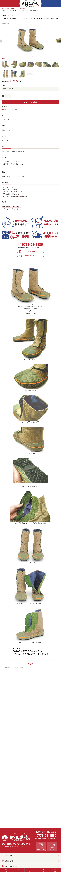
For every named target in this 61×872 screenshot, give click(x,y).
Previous (1, 41)
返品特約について (7, 106)
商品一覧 (7, 8)
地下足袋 (13, 8)
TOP (3, 8)
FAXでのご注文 (30, 251)
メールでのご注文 (30, 255)
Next (60, 41)
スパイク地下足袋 (21, 8)
